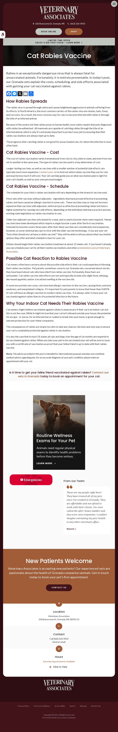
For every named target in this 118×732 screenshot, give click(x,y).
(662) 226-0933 (77, 23)
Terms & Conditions (42, 706)
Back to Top (95, 706)
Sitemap (83, 706)
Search (72, 706)
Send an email (58, 642)
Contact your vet (48, 172)
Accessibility (60, 706)
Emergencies (33, 480)
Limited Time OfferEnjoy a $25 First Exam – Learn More (57, 41)
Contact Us (59, 587)
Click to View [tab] (60, 666)
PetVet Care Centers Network (63, 717)
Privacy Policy (23, 706)
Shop (74, 31)
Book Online (48, 31)
